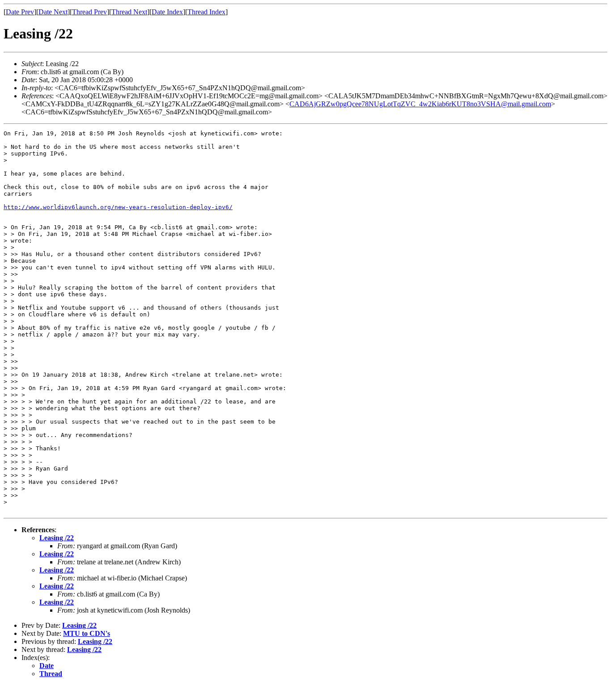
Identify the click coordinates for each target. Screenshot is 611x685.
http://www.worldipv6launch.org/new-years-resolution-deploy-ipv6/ (118, 207)
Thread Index (206, 12)
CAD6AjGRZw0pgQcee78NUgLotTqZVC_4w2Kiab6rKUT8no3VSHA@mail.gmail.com (420, 104)
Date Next (53, 12)
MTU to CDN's (86, 633)
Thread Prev (89, 12)
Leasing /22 (56, 538)
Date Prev (20, 12)
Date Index (167, 12)
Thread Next (129, 12)
